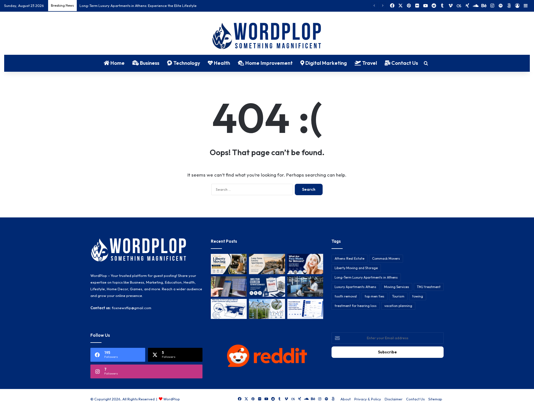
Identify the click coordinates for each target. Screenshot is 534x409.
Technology (186, 63)
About (345, 399)
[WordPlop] (267, 36)
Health (221, 63)
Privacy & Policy (367, 399)
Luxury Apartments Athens (355, 287)
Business (149, 63)
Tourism (398, 296)
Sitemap (435, 399)
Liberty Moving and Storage (356, 268)
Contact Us (404, 63)
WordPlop (171, 399)
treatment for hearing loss (356, 306)
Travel (369, 63)
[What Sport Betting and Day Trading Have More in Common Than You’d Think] (229, 286)
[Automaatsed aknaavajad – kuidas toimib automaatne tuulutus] (267, 309)
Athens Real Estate (349, 258)
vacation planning (398, 306)
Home (117, 63)
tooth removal (346, 296)
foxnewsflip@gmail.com (131, 308)
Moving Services (396, 287)
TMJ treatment (429, 287)
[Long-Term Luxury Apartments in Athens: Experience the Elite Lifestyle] (267, 264)
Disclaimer (393, 399)
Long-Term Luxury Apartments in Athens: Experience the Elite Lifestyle (138, 5)
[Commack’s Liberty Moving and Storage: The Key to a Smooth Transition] (229, 264)
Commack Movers (386, 258)
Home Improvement (268, 63)
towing (417, 296)
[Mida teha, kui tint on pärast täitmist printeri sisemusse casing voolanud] (229, 309)
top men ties (374, 296)
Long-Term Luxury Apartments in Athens (366, 277)
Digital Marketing (325, 63)
